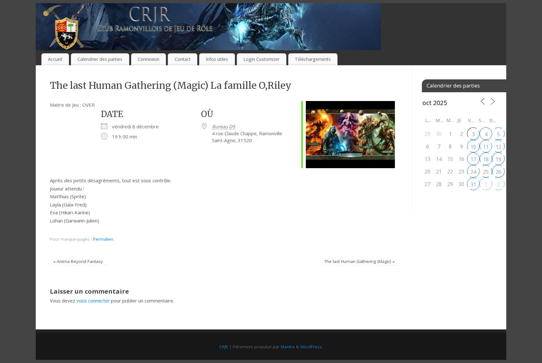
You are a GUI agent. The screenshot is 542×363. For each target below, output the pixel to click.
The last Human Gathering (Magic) (359, 261)
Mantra (288, 347)
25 (486, 171)
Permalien (103, 239)
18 (486, 159)
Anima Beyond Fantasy (78, 261)
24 (473, 171)
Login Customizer (261, 59)
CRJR (223, 347)
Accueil (55, 59)
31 (473, 184)
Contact (183, 59)
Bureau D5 (223, 126)
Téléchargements (313, 59)
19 (498, 159)
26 (498, 171)
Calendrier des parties (99, 59)
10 (473, 146)
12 (498, 146)
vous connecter (93, 300)
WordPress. (311, 347)
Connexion (148, 59)
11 (486, 146)
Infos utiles (217, 59)
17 (473, 159)
